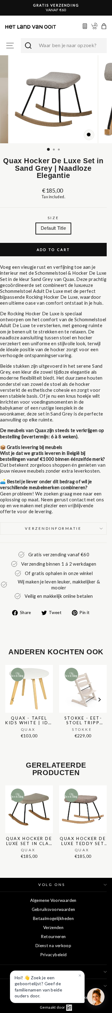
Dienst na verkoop (53, 945)
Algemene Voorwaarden (53, 900)
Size (53, 217)
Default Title (53, 228)
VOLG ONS (51, 884)
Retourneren (53, 936)
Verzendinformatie (53, 528)
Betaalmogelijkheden (53, 918)
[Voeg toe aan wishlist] (7, 663)
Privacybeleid (53, 954)
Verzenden (53, 927)
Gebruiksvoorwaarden (53, 909)
